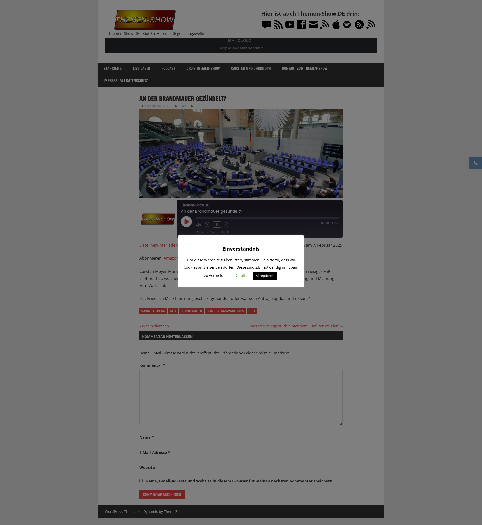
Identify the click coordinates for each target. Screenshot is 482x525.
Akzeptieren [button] (265, 275)
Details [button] (241, 275)
